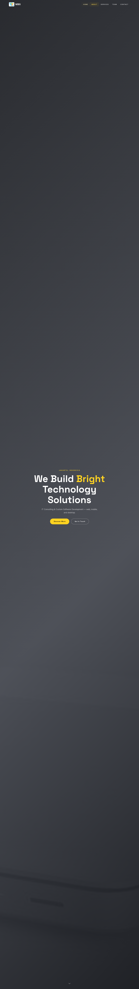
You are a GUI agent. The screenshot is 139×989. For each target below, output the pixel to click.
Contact (124, 4)
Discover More (60, 521)
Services (105, 4)
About (94, 4)
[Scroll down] (69, 984)
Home (85, 4)
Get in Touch (80, 521)
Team (114, 4)
